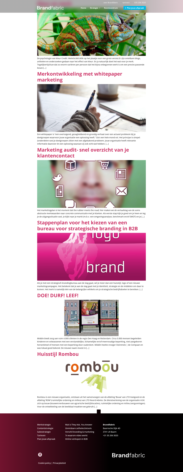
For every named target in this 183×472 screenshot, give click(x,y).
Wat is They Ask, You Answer (78, 424)
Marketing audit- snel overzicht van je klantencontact (83, 152)
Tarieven (41, 435)
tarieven (126, 2)
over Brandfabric (111, 2)
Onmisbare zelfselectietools (78, 428)
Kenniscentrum (111, 8)
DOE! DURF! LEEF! (57, 295)
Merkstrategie (44, 424)
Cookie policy (44, 463)
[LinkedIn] (40, 455)
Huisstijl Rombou (58, 354)
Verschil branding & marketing (79, 431)
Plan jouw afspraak (135, 8)
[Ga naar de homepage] (50, 8)
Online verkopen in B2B (76, 439)
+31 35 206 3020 (110, 435)
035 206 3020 (140, 2)
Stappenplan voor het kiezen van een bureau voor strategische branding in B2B (87, 225)
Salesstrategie (44, 431)
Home (83, 8)
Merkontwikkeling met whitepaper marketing (79, 76)
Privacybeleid (59, 463)
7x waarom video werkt (76, 435)
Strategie (94, 8)
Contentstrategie (45, 428)
